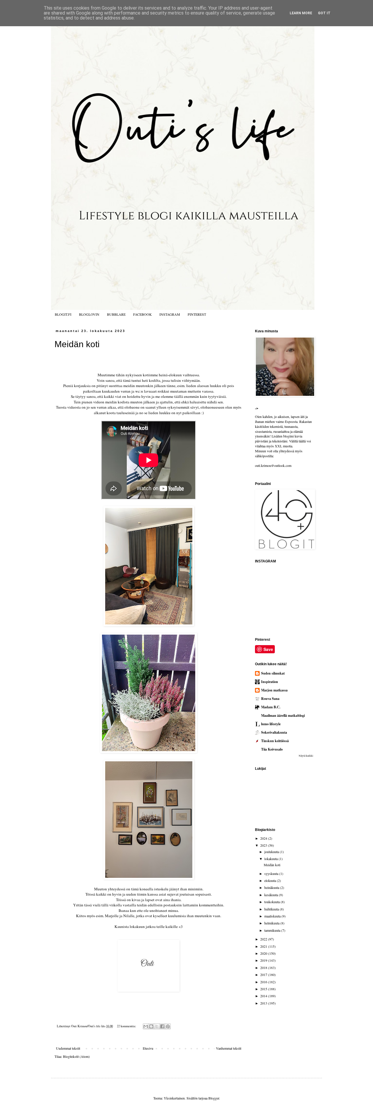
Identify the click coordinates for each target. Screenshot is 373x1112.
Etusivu (148, 1048)
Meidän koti (77, 344)
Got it (324, 13)
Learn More (301, 13)
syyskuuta (271, 873)
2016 (264, 981)
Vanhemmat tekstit (228, 1048)
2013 (264, 1003)
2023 (264, 845)
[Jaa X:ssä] (157, 1026)
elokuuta (270, 880)
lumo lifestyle (271, 723)
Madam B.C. (270, 707)
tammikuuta (272, 930)
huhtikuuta (272, 909)
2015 (264, 988)
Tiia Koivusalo (272, 749)
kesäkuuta (271, 894)
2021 (264, 946)
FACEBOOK (142, 314)
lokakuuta (271, 858)
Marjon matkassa (274, 690)
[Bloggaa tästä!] (151, 1026)
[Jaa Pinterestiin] (168, 1026)
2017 (264, 974)
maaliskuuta (272, 916)
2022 (264, 939)
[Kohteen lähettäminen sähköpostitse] (146, 1026)
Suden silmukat (273, 673)
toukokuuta (272, 901)
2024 (264, 838)
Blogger (213, 1098)
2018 (264, 967)
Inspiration (269, 681)
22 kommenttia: (127, 1026)
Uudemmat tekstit (68, 1048)
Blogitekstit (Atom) (76, 1056)
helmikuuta (272, 923)
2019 (264, 960)
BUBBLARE (116, 314)
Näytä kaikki (306, 756)
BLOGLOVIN (89, 314)
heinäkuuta (272, 887)
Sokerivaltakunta (274, 732)
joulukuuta (272, 851)
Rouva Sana (270, 698)
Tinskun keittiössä (275, 740)
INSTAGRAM (169, 314)
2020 (264, 953)
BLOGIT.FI (63, 314)
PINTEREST (197, 314)
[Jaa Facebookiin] (162, 1026)
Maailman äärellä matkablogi (283, 715)
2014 (264, 995)
